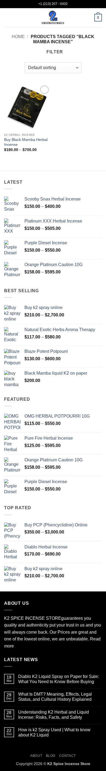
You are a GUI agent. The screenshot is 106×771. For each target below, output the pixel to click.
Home (18, 36)
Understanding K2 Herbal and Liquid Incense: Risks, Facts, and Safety (53, 715)
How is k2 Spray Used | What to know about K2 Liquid (54, 732)
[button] (7, 17)
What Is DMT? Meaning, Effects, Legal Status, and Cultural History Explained (55, 697)
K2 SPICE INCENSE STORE (32, 618)
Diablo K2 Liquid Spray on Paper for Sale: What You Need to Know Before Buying (58, 679)
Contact (67, 756)
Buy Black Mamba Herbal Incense (26, 142)
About (36, 756)
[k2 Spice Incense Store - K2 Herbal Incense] (53, 17)
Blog (50, 756)
